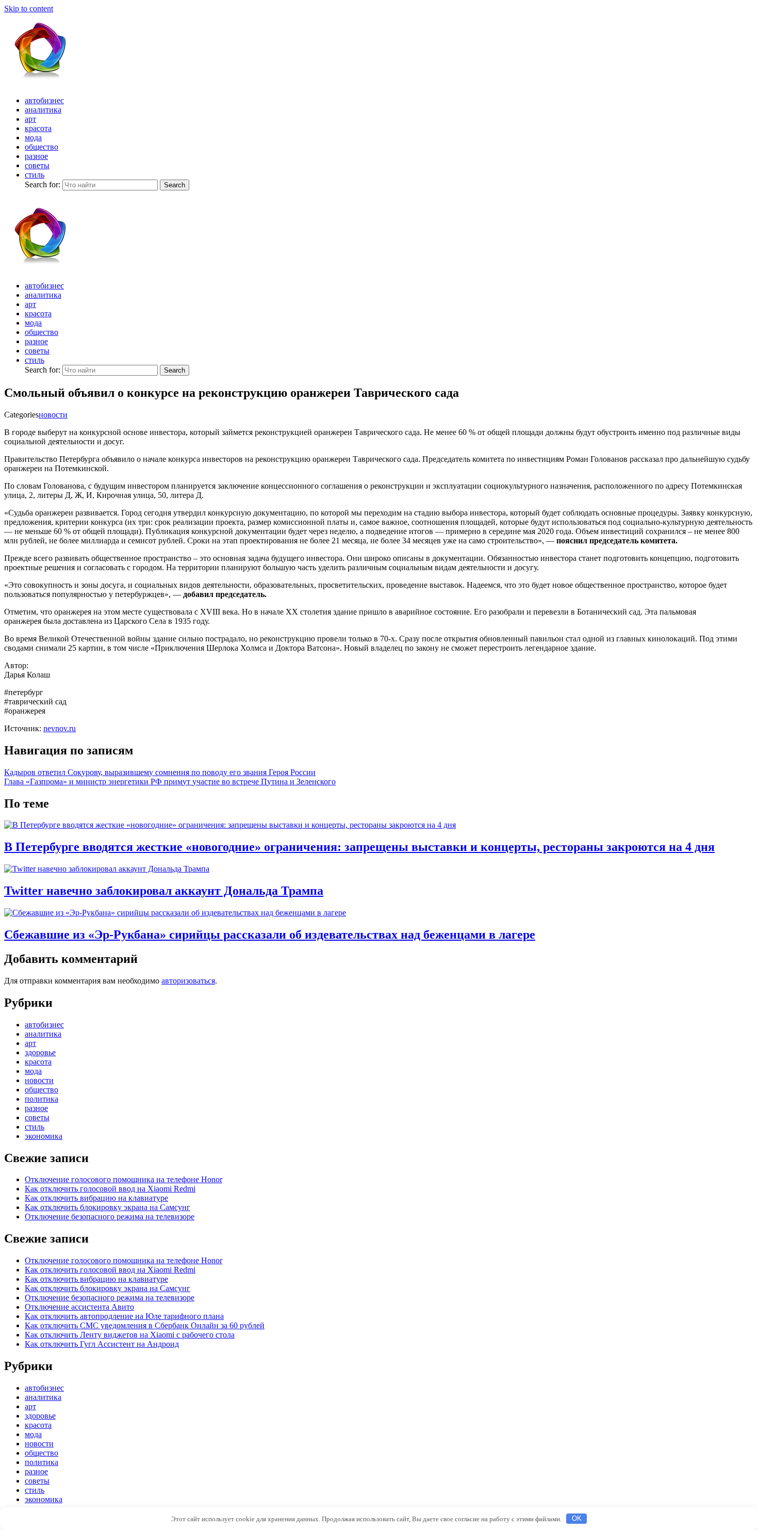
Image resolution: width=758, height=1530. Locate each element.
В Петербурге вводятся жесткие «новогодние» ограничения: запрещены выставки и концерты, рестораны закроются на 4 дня (359, 846)
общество (41, 146)
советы (37, 165)
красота (38, 128)
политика (41, 1098)
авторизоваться (188, 980)
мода (33, 137)
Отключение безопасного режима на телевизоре (109, 1216)
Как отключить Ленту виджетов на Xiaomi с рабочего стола (130, 1334)
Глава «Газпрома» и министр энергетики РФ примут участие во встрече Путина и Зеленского (170, 781)
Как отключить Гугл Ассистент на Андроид (102, 1344)
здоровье (40, 1052)
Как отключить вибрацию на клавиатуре (96, 1198)
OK (577, 1518)
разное (36, 156)
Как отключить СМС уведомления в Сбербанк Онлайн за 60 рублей (145, 1325)
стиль (34, 174)
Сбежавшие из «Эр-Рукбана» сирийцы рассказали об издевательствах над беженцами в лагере (269, 934)
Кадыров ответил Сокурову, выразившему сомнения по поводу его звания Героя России (160, 772)
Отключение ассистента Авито (79, 1306)
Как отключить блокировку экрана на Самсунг (107, 1207)
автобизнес (44, 100)
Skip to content (28, 8)
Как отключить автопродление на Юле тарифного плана (124, 1316)
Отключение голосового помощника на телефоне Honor (123, 1179)
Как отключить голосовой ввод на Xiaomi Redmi (110, 1188)
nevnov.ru (59, 728)
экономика (43, 1136)
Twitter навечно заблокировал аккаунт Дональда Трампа (163, 890)
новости (53, 414)
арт (30, 119)
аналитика (43, 109)
